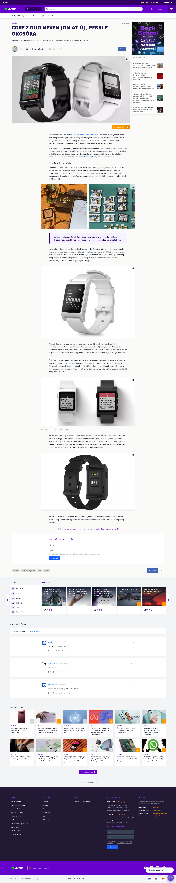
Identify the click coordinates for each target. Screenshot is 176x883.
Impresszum (61, 879)
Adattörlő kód (15, 827)
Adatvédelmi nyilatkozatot (91, 554)
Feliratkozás (55, 558)
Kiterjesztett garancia (18, 805)
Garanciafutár (15, 809)
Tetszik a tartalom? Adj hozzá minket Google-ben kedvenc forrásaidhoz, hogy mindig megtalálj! (88, 529)
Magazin (159, 9)
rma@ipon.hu (157, 810)
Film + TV (50, 16)
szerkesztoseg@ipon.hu (159, 813)
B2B (147, 2)
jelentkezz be (36, 631)
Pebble (46, 571)
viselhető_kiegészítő (28, 571)
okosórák (87, 157)
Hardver (28, 16)
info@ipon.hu (157, 816)
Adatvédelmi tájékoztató (19, 823)
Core (39, 571)
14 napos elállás (16, 816)
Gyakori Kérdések (17, 812)
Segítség (142, 797)
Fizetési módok (16, 835)
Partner (142, 2)
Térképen (121, 802)
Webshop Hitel (16, 801)
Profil (77, 797)
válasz (68, 650)
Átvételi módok (16, 831)
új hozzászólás (60, 650)
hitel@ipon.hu (157, 807)
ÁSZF (69, 879)
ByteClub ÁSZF (79, 879)
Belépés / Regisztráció (82, 801)
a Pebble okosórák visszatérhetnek (84, 135)
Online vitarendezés (17, 820)
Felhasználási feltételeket (73, 554)
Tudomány (36, 16)
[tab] (43, 582)
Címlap (14, 16)
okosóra (16, 571)
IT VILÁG (14, 23)
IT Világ (13, 726)
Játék (43, 16)
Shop (153, 9)
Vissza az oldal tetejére (87, 782)
